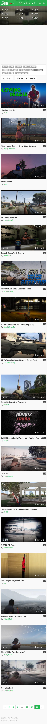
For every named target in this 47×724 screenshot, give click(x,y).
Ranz (5, 184)
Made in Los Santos (9, 720)
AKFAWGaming (9, 362)
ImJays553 (8, 654)
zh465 (6, 512)
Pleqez (6, 440)
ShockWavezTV (9, 327)
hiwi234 (6, 404)
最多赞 (25, 78)
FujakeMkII (8, 619)
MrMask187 (8, 255)
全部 (7, 78)
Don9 (5, 113)
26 (27, 707)
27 (32, 707)
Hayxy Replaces (9, 148)
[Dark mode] (40, 3)
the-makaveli (8, 220)
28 (37, 707)
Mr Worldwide (8, 291)
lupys (5, 583)
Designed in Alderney (9, 717)
